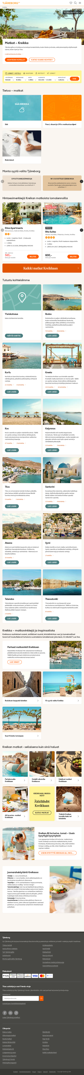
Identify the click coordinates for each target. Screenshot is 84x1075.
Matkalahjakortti (8, 1049)
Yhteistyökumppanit (9, 1063)
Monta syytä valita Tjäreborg (12, 959)
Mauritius (46, 1049)
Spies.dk (45, 1071)
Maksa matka (6, 1032)
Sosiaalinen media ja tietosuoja (53, 962)
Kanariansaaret (48, 1035)
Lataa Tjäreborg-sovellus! (11, 1017)
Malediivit (46, 1046)
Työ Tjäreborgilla (8, 952)
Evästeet (15, 1071)
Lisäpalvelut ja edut (9, 1052)
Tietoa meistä (7, 945)
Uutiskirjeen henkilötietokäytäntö (14, 1003)
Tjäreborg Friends (8, 1059)
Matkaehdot (47, 952)
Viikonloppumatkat (9, 1035)
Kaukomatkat (7, 1039)
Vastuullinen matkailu (9, 949)
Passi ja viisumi (48, 955)
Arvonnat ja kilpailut (9, 1056)
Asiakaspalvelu (48, 945)
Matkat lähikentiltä (8, 1042)
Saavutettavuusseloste (50, 966)
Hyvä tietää (46, 949)
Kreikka (45, 1042)
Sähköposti (6, 994)
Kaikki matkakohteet (50, 1052)
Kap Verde (46, 1039)
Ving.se (34, 1071)
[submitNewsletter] (41, 998)
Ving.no (40, 1071)
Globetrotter (52, 1071)
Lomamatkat (6, 1046)
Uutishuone (6, 955)
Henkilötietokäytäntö (25, 1071)
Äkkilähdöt (46, 1032)
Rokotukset (46, 959)
